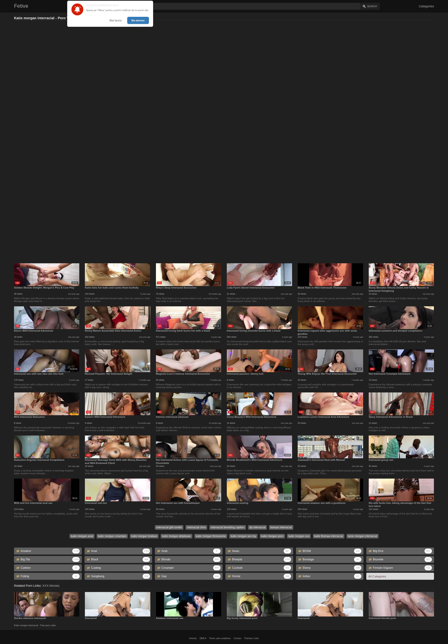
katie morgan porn (272, 536)
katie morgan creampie (112, 536)
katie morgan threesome (211, 536)
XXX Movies (50, 585)
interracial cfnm (196, 527)
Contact (237, 638)
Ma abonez (138, 20)
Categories (426, 6)
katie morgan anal (82, 536)
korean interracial (281, 527)
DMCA (203, 638)
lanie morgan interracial (362, 536)
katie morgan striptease (176, 536)
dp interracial (257, 527)
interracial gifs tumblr (169, 527)
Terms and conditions (220, 638)
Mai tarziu (116, 20)
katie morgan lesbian (144, 536)
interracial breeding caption (227, 527)
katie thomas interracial (328, 536)
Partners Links (251, 638)
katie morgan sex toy (243, 536)
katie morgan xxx (298, 536)
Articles (193, 638)
